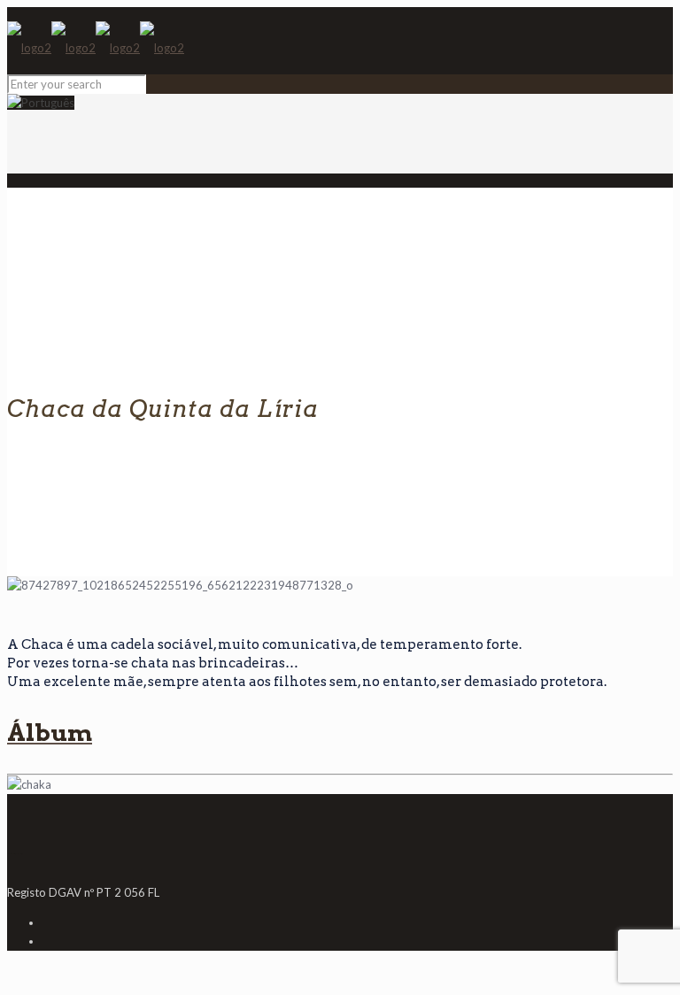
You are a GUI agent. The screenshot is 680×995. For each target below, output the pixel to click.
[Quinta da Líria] (95, 47)
